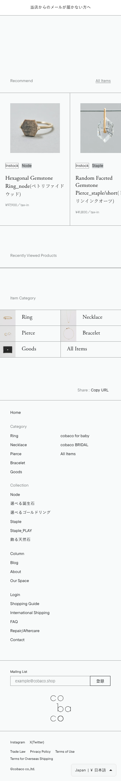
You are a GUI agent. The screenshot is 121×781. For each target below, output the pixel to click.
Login (15, 594)
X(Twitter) (37, 742)
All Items (103, 81)
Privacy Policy (40, 751)
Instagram (17, 742)
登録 (100, 680)
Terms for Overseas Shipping (31, 758)
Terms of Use (64, 751)
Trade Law (17, 751)
